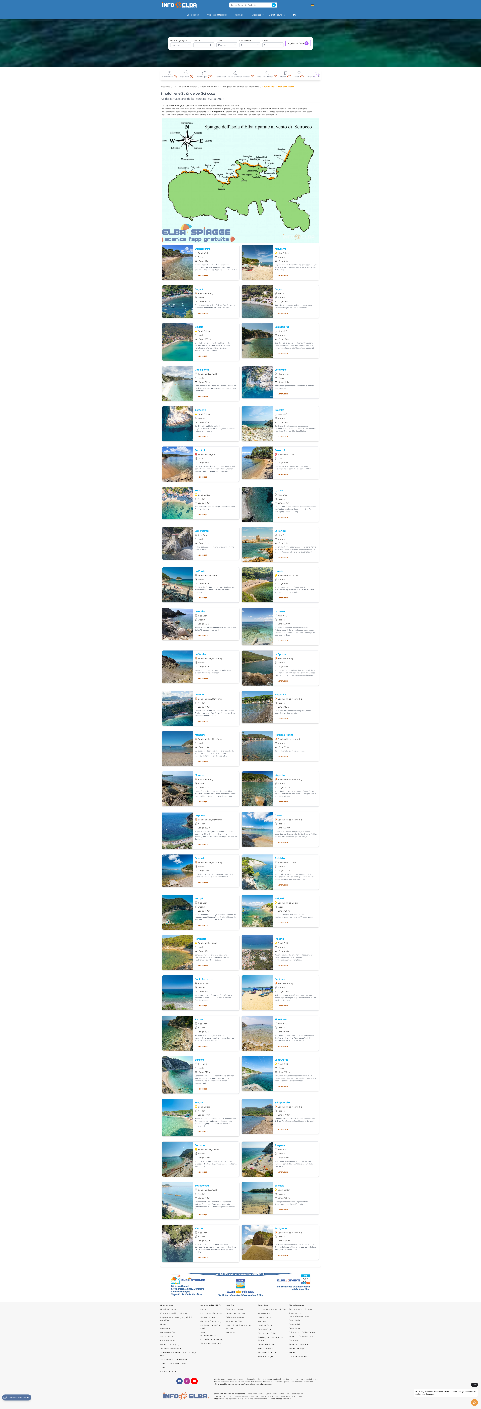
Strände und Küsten (209, 86)
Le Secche (200, 654)
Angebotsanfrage (296, 43)
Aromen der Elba (234, 1321)
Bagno (278, 289)
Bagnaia (199, 289)
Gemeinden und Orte (235, 1313)
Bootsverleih (294, 1324)
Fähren (203, 1309)
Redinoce (280, 979)
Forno (198, 490)
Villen (162, 1367)
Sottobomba (202, 1185)
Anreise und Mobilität (217, 15)
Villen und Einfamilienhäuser (173, 1363)
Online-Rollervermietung (211, 1339)
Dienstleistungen (277, 15)
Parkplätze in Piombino (211, 1313)
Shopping (293, 1340)
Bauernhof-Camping (169, 1344)
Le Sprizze (280, 654)
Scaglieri (199, 1102)
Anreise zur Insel (207, 1317)
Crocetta (279, 409)
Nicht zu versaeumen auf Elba (272, 1309)
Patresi (199, 898)
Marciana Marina (284, 734)
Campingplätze (167, 1340)
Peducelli (279, 898)
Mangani (200, 734)
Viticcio (199, 1228)
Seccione (200, 1145)
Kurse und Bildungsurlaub (301, 1336)
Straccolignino (202, 248)
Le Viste (199, 694)
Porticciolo (200, 938)
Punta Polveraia (203, 979)
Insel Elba (239, 15)
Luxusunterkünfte (168, 1371)
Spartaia (279, 1185)
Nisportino (280, 775)
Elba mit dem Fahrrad (268, 1333)
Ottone (278, 815)
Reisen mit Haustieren (299, 1344)
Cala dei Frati (282, 326)
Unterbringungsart (179, 40)
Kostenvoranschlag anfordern (174, 1313)
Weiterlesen (203, 275)
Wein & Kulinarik (265, 1348)
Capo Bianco (202, 369)
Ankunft (197, 40)
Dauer (219, 40)
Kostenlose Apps (297, 1348)
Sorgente (280, 1145)
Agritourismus (166, 1336)
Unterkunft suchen (168, 1309)
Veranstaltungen (265, 1356)
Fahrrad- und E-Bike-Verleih (302, 1332)
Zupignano (281, 1228)
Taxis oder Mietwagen (210, 1343)
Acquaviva (280, 248)
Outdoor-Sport (265, 1317)
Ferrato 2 (280, 450)
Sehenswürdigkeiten (235, 1317)
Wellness (262, 1321)
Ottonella (200, 858)
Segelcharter (295, 1328)
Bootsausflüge (264, 1329)
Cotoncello (200, 409)
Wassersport (264, 1313)
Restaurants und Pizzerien (301, 1309)
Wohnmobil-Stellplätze (170, 1348)
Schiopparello (282, 1102)
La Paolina (200, 571)
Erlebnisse (256, 15)
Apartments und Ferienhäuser (174, 1359)
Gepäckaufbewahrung (210, 1321)
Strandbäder (295, 1320)
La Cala (279, 490)
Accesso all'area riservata (279, 1399)
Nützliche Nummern (298, 1356)
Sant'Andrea (281, 1059)
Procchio (279, 938)
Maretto (199, 775)
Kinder (265, 40)
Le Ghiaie (280, 611)
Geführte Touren (265, 1325)
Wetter (292, 1352)
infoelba (217, 1399)
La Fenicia (280, 530)
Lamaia (279, 571)
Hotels (163, 1324)
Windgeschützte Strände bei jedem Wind (240, 86)
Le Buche (200, 611)
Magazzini (280, 694)
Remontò (200, 1019)
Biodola (199, 326)
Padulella (280, 858)
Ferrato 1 (200, 450)
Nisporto (199, 815)
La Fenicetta (202, 530)
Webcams (230, 1332)
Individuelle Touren (266, 1344)
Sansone (199, 1059)
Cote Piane (280, 369)
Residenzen (165, 1328)
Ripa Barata (281, 1019)
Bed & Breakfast (167, 1332)
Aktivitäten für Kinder (267, 1352)
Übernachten (193, 15)
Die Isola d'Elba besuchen (185, 86)
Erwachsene (245, 40)
